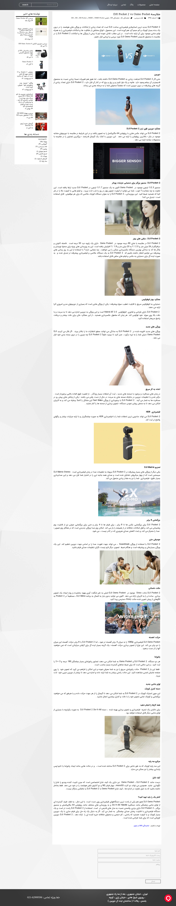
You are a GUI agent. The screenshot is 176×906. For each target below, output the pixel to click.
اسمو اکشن (41, 154)
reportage (42, 139)
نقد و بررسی (138, 18)
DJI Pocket (83, 18)
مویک (44, 156)
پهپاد (43, 142)
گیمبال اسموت (41, 159)
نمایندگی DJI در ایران (141, 826)
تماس (123, 4)
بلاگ (131, 4)
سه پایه (43, 161)
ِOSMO (90, 18)
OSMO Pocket (99, 18)
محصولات (141, 4)
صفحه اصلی (154, 4)
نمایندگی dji (125, 18)
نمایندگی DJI (114, 18)
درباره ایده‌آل (112, 4)
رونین (43, 149)
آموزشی (43, 144)
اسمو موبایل (42, 151)
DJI (76, 18)
